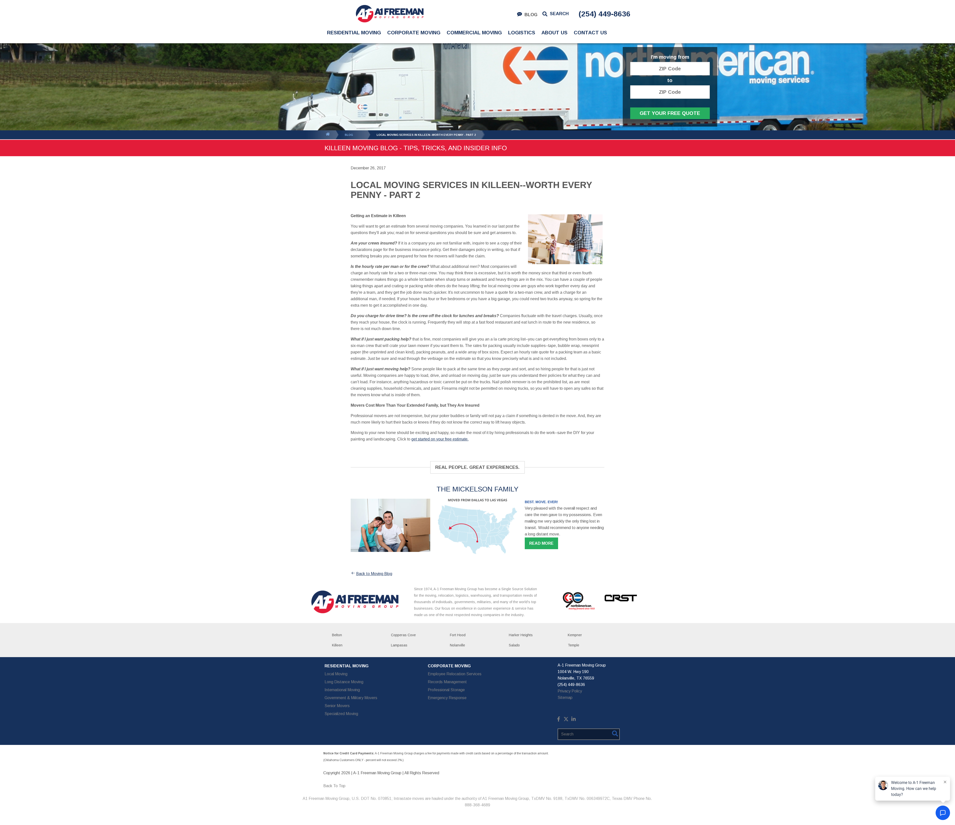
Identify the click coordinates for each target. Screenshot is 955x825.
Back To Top (334, 786)
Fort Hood (458, 635)
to (669, 80)
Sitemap (565, 697)
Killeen (337, 645)
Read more (541, 543)
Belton (337, 635)
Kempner (575, 635)
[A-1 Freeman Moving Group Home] (389, 13)
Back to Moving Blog (374, 574)
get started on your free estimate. (440, 439)
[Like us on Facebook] (558, 720)
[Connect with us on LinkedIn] (573, 720)
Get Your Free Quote (670, 113)
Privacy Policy (570, 691)
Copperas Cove (403, 635)
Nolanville (457, 645)
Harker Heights (521, 635)
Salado (514, 645)
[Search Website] (615, 734)
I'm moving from (670, 57)
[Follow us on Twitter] (566, 720)
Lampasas (399, 645)
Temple (573, 645)
